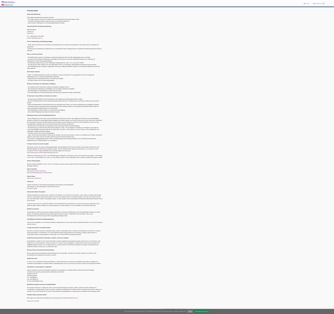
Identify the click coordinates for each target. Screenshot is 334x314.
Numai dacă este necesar (202, 311)
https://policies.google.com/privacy (36, 170)
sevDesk (36, 147)
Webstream (8, 1)
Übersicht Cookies (32, 188)
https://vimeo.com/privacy (34, 178)
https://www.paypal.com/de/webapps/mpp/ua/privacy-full (42, 152)
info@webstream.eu (36, 38)
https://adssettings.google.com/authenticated (39, 172)
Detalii (190, 311)
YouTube (44, 164)
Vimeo (52, 164)
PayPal (70, 147)
